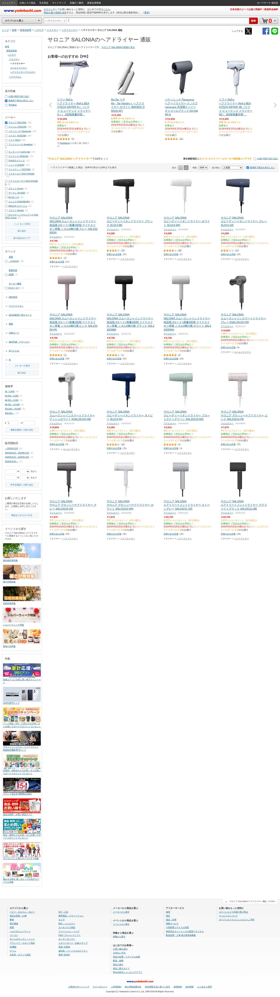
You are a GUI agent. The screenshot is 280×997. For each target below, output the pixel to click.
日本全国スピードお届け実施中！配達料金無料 (254, 9)
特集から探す (119, 936)
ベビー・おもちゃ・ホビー (22, 912)
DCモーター (14, 288)
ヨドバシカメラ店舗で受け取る (233, 912)
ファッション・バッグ (68, 931)
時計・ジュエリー (66, 923)
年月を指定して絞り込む (22, 485)
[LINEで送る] (274, 34)
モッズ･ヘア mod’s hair (19, 152)
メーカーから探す (121, 912)
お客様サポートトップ (78, 987)
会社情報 (189, 987)
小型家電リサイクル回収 (177, 927)
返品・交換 (171, 919)
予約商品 (12, 105)
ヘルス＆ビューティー (20, 931)
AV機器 (13, 947)
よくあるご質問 (204, 987)
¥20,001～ (9, 413)
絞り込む (22, 231)
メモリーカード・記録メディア (73, 943)
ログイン (48, 9)
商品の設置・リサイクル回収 (126, 957)
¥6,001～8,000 (11, 400)
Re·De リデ (13, 197)
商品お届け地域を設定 (55, 12)
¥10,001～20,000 (13, 409)
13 (181, 139)
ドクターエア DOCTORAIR (21, 174)
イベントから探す (121, 924)
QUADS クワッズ (16, 160)
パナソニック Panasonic (19, 131)
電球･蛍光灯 (64, 955)
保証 (168, 916)
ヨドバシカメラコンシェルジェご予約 (236, 919)
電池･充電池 (64, 947)
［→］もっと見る (22, 224)
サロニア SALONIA (17, 122)
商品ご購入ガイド (121, 968)
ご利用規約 (116, 987)
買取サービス (172, 923)
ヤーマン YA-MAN (16, 193)
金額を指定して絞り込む (22, 430)
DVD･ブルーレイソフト (69, 935)
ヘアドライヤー (70, 266)
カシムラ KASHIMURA (19, 201)
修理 (168, 912)
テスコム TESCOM (17, 127)
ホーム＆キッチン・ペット (22, 939)
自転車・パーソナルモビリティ (73, 951)
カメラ (61, 919)
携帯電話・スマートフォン (71, 916)
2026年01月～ (11, 461)
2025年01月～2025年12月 (17, 457)
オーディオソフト (66, 939)
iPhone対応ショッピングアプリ (127, 972)
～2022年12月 (11, 448)
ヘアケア (12, 55)
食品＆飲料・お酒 (18, 916)
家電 (7, 46)
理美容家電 (11, 51)
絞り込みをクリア (22, 238)
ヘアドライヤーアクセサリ (22, 72)
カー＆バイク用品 (66, 927)
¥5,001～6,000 (11, 396)
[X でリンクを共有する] (248, 34)
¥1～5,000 (9, 391)
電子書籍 (14, 923)
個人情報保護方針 (133, 987)
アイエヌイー (56, 237)
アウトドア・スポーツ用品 (22, 943)
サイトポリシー (100, 987)
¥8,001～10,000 (12, 404)
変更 (146, 12)
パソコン (14, 935)
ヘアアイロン (15, 77)
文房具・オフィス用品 (20, 955)
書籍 (12, 919)
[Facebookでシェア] (265, 34)
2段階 (11, 274)
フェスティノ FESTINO (19, 169)
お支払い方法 (119, 953)
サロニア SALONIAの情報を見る (118, 47)
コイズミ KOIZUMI (17, 135)
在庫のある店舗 (57, 262)
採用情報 (178, 987)
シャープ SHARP (16, 165)
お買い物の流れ (120, 949)
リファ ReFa (14, 140)
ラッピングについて (228, 916)
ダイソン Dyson (15, 188)
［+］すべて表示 (22, 366)
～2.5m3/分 (13, 261)
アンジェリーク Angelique (20, 144)
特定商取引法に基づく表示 (157, 987)
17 (237, 250)
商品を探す (118, 964)
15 (123, 444)
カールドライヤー (242, 352)
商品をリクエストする (21, 515)
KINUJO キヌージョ (17, 206)
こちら (106, 9)
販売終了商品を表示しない (262, 167)
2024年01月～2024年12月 (17, 453)
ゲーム (13, 951)
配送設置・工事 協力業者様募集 (181, 935)
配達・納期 (118, 960)
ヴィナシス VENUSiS (18, 156)
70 (123, 250)
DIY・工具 (63, 912)
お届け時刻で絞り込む (267, 158)
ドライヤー (14, 59)
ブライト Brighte (16, 210)
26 (180, 250)
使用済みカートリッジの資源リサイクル (185, 931)
